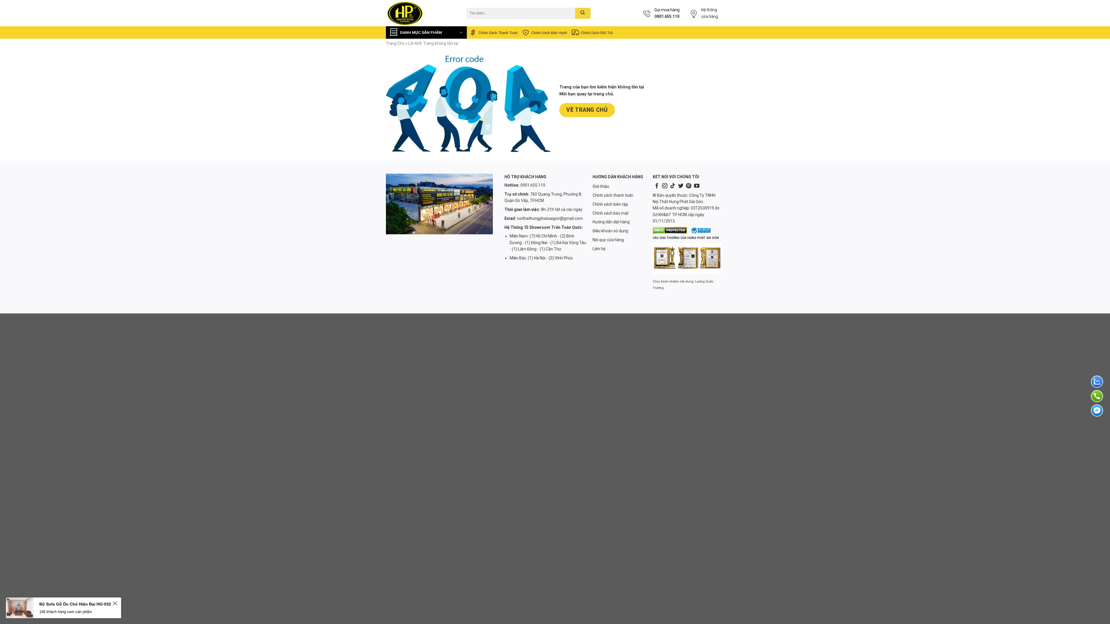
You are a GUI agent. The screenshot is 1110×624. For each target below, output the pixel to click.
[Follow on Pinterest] (688, 186)
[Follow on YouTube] (696, 186)
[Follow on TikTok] (672, 186)
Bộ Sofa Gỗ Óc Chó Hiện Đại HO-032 (75, 604)
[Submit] (583, 13)
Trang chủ (395, 43)
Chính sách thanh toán (498, 32)
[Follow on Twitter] (680, 186)
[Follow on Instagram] (664, 186)
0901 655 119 (666, 16)
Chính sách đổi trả (597, 32)
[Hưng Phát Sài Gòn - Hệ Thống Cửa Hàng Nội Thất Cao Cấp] (422, 13)
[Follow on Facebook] (656, 186)
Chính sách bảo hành (549, 32)
